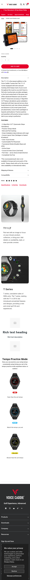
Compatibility (5, 175)
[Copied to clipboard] (16, 181)
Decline (14, 571)
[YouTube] (15, 508)
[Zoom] (26, 22)
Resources (5, 534)
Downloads (5, 523)
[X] (9, 181)
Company (4, 528)
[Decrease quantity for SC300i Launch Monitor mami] (2, 60)
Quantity (3, 56)
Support (3, 14)
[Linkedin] (23, 508)
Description (4, 78)
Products (4, 517)
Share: (3, 180)
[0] (26, 4)
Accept (14, 567)
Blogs (27, 14)
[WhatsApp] (14, 181)
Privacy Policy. (9, 562)
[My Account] (23, 4)
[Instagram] (11, 508)
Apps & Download (19, 14)
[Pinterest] (11, 181)
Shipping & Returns (7, 170)
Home (2, 18)
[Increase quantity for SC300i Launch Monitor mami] (8, 60)
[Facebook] (7, 181)
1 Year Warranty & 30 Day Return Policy (15, 10)
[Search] (21, 4)
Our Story (10, 14)
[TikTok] (19, 508)
